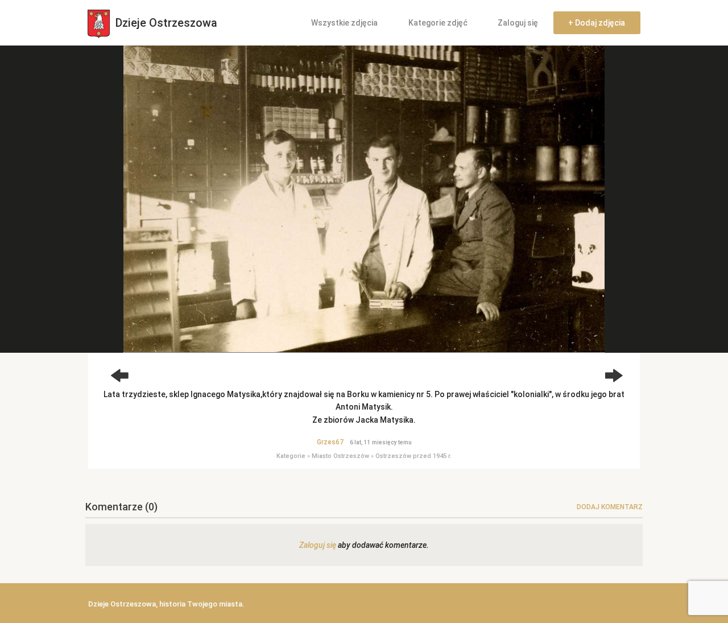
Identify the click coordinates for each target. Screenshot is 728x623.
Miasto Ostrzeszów (340, 456)
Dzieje (165, 23)
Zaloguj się (518, 22)
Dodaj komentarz (610, 507)
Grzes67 (330, 442)
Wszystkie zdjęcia (344, 22)
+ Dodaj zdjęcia (596, 22)
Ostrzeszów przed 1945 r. (413, 456)
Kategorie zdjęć (438, 22)
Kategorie (290, 456)
